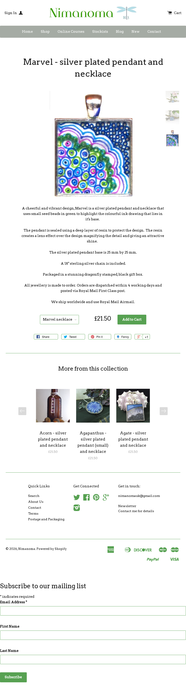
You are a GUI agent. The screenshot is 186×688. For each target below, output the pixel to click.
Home (27, 32)
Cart (177, 13)
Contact (154, 32)
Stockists (100, 32)
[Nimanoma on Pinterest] (96, 499)
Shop (45, 32)
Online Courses (71, 32)
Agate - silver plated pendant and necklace (133, 439)
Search (33, 496)
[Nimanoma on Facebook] (86, 499)
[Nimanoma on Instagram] (76, 509)
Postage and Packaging (46, 519)
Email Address (13, 602)
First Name (10, 626)
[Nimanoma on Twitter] (76, 499)
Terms (33, 513)
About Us (35, 502)
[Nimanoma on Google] (106, 499)
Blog (120, 32)
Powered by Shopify (52, 549)
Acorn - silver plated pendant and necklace (53, 439)
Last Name (9, 651)
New (136, 32)
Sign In (11, 13)
